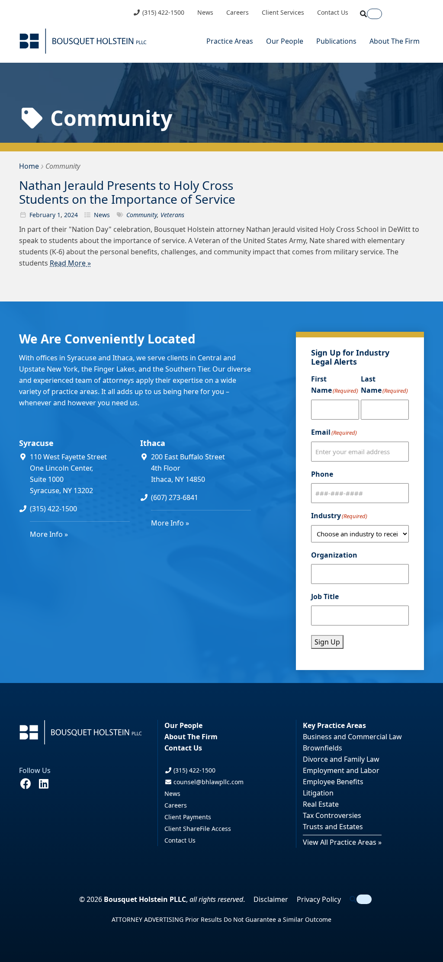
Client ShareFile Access (197, 828)
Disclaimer (271, 899)
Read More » (70, 263)
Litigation (318, 793)
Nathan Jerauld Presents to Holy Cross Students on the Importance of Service (127, 192)
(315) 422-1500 (162, 12)
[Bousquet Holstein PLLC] (83, 41)
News (205, 12)
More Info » (49, 534)
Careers (237, 12)
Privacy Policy (319, 899)
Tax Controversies (332, 815)
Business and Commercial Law (352, 736)
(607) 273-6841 (174, 497)
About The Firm (394, 41)
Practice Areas (229, 41)
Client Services (283, 12)
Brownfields (322, 748)
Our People (284, 41)
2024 (71, 215)
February (42, 215)
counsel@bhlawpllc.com (208, 782)
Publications (336, 41)
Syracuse (36, 443)
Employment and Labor (341, 770)
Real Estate (321, 804)
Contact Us (332, 12)
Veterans (172, 215)
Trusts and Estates (333, 826)
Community (141, 215)
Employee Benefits (333, 781)
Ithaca (152, 443)
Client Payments (187, 817)
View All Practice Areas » (342, 842)
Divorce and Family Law (341, 759)
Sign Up (327, 642)
